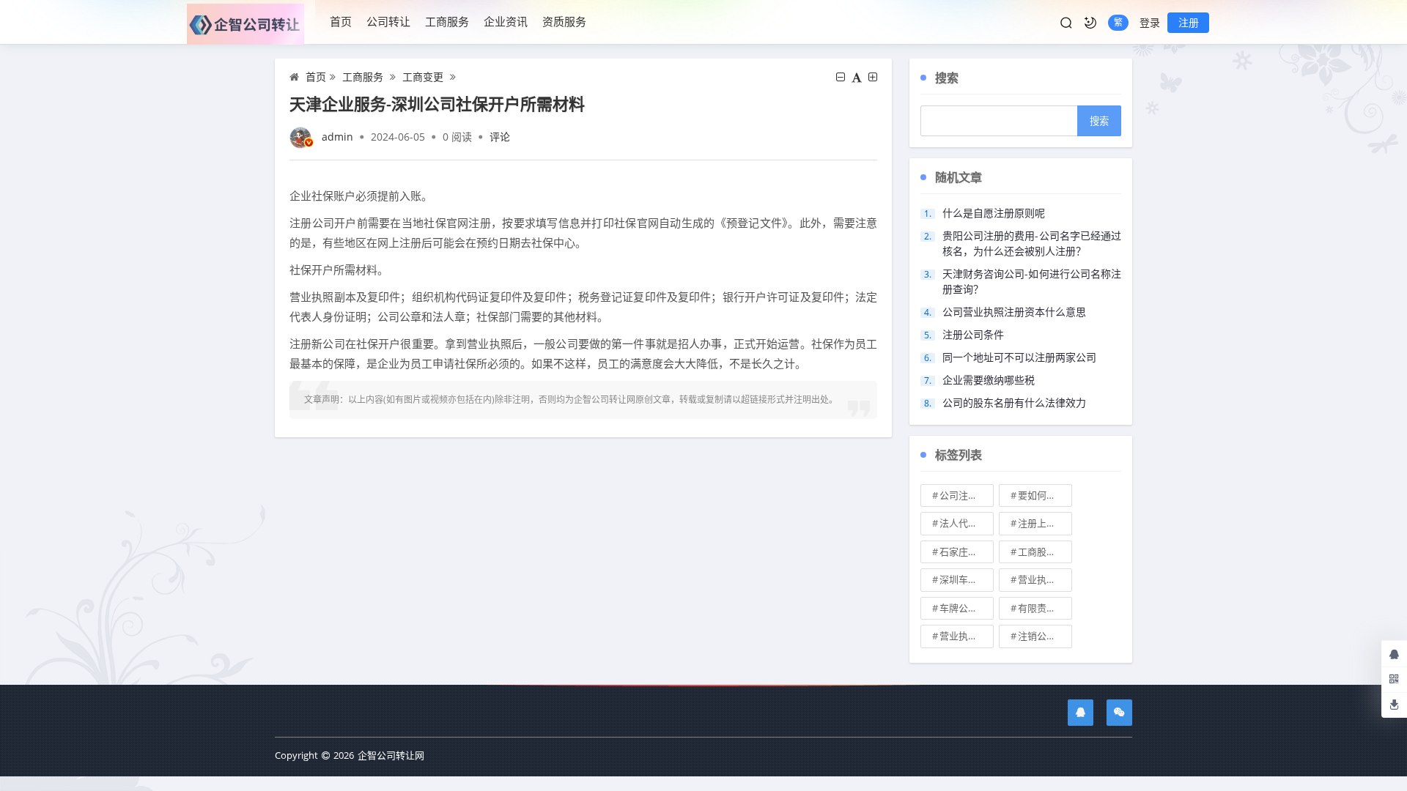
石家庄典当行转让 (966, 551)
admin (337, 137)
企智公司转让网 (391, 755)
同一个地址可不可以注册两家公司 (1019, 357)
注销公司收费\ (1045, 635)
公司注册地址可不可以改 (966, 495)
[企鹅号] (1080, 712)
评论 (500, 137)
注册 (1188, 22)
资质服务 (564, 21)
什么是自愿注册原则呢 (993, 213)
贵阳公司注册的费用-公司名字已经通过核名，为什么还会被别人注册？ (1031, 243)
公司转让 (388, 21)
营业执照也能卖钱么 (1045, 579)
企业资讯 (506, 21)
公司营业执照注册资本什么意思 (1014, 312)
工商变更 (422, 76)
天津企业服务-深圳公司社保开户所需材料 (437, 103)
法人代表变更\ (966, 523)
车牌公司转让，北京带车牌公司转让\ (966, 607)
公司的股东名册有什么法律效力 (1014, 402)
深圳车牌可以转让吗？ (966, 579)
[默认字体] (857, 77)
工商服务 (447, 21)
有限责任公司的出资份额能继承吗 (1045, 607)
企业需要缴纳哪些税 (988, 380)
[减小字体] (840, 77)
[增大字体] (872, 77)
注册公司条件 (973, 334)
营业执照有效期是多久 (966, 635)
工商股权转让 (1045, 551)
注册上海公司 (1045, 523)
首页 (341, 21)
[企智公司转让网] (251, 22)
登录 (1150, 22)
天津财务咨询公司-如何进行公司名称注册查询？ (1031, 281)
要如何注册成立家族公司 (1045, 495)
